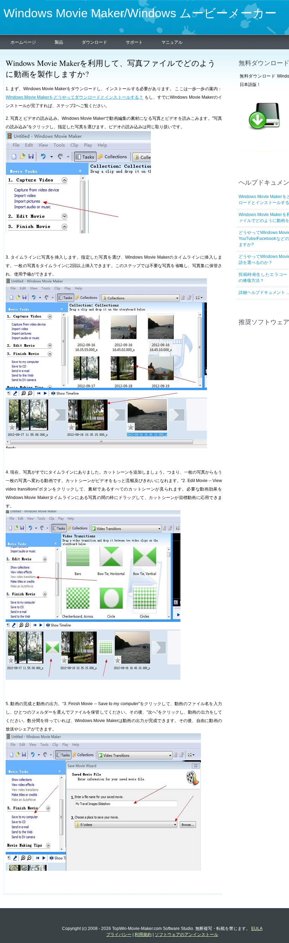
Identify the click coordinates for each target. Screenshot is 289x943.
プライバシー (118, 934)
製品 (59, 42)
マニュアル (172, 42)
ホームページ (23, 42)
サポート (134, 42)
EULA (257, 928)
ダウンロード (94, 42)
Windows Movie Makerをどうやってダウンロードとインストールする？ (74, 97)
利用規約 (143, 934)
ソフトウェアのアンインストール (186, 934)
